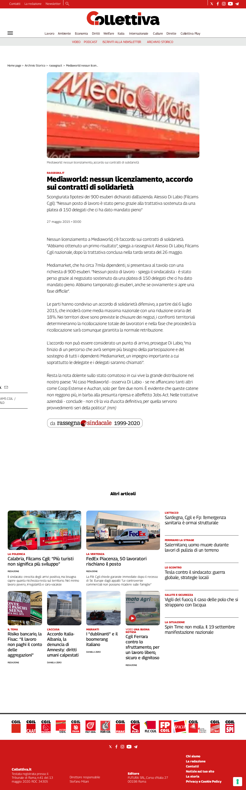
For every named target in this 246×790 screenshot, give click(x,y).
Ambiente (64, 33)
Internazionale (138, 33)
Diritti (96, 33)
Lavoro (49, 33)
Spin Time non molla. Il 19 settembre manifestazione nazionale (200, 629)
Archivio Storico (35, 65)
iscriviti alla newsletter (122, 42)
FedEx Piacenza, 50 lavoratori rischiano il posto (116, 561)
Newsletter (53, 4)
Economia (81, 33)
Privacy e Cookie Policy (203, 781)
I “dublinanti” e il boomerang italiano (102, 639)
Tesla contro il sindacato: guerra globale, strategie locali (195, 574)
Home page (14, 65)
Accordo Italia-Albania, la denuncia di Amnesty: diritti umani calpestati (63, 644)
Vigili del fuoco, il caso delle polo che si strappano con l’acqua (201, 602)
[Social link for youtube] (230, 4)
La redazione (33, 4)
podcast (90, 42)
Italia (121, 33)
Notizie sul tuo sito (200, 771)
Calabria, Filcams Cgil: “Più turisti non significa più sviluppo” (41, 561)
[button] (6, 387)
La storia (192, 776)
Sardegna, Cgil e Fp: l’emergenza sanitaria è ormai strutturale (195, 520)
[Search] (67, 4)
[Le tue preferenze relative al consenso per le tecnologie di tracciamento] (237, 781)
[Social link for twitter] (212, 4)
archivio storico (160, 42)
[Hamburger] (10, 33)
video (76, 42)
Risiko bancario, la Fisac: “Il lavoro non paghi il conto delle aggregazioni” (25, 644)
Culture (158, 33)
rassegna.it (55, 65)
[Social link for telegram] (237, 4)
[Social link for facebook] (218, 4)
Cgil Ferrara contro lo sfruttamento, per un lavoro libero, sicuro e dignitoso (143, 647)
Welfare (109, 33)
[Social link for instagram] (224, 4)
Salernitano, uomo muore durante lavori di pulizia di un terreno (197, 547)
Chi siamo (193, 756)
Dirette (171, 33)
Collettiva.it (21, 769)
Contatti (14, 4)
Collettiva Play (190, 33)
